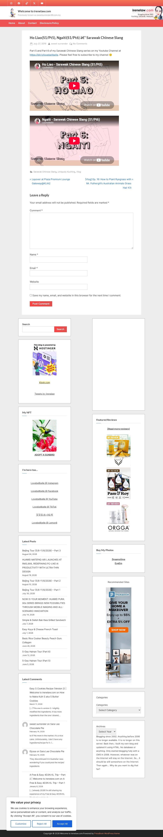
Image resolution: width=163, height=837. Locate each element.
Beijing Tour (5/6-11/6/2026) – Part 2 (41, 580)
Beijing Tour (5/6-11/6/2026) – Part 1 (41, 589)
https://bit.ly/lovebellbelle (44, 54)
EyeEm (118, 563)
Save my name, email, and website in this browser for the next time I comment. (76, 295)
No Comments (80, 44)
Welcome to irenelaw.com (34, 11)
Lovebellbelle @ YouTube (44, 499)
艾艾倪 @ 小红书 (44, 514)
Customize (20, 823)
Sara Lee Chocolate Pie (52, 751)
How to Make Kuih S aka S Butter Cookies (47, 696)
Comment (36, 210)
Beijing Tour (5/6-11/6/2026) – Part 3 (41, 550)
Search (26, 324)
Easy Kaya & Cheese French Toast (40, 629)
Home (12, 23)
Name (34, 254)
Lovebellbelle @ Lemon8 (44, 522)
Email (34, 268)
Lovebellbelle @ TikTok (45, 506)
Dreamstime (118, 559)
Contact (32, 23)
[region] (41, 814)
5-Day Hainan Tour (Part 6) (36, 651)
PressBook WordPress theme (107, 833)
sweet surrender (59, 43)
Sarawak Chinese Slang (45, 172)
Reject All (41, 823)
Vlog (78, 172)
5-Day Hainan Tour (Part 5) (36, 660)
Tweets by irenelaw (45, 393)
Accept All (62, 823)
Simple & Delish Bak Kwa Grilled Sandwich (44, 620)
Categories (102, 704)
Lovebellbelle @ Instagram (44, 483)
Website (34, 281)
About (21, 23)
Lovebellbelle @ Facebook (44, 491)
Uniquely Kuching (66, 172)
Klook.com (44, 382)
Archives (100, 726)
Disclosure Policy (49, 23)
